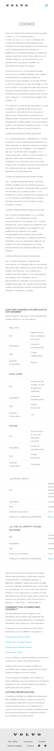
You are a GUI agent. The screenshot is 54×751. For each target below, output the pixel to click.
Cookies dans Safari (13, 652)
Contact (30, 746)
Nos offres (12, 741)
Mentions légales (15, 746)
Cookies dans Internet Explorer (18, 647)
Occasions (28, 741)
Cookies (42, 741)
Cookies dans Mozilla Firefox (17, 637)
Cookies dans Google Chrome (18, 642)
